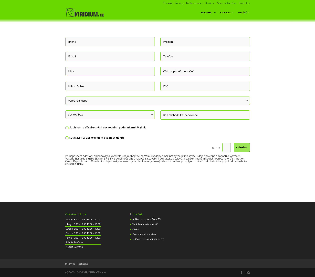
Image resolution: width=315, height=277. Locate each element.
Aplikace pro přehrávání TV (146, 219)
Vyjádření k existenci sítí (145, 224)
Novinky (167, 3)
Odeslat (241, 147)
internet (70, 263)
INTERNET (207, 12)
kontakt (83, 263)
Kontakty (244, 3)
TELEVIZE (225, 12)
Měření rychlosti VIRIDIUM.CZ (148, 239)
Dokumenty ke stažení (144, 234)
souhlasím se (96, 137)
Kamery (179, 3)
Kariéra (209, 3)
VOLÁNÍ (242, 12)
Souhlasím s (107, 127)
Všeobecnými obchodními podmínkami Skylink (115, 127)
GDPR (135, 229)
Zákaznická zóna (226, 3)
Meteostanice (194, 3)
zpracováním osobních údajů (105, 137)
